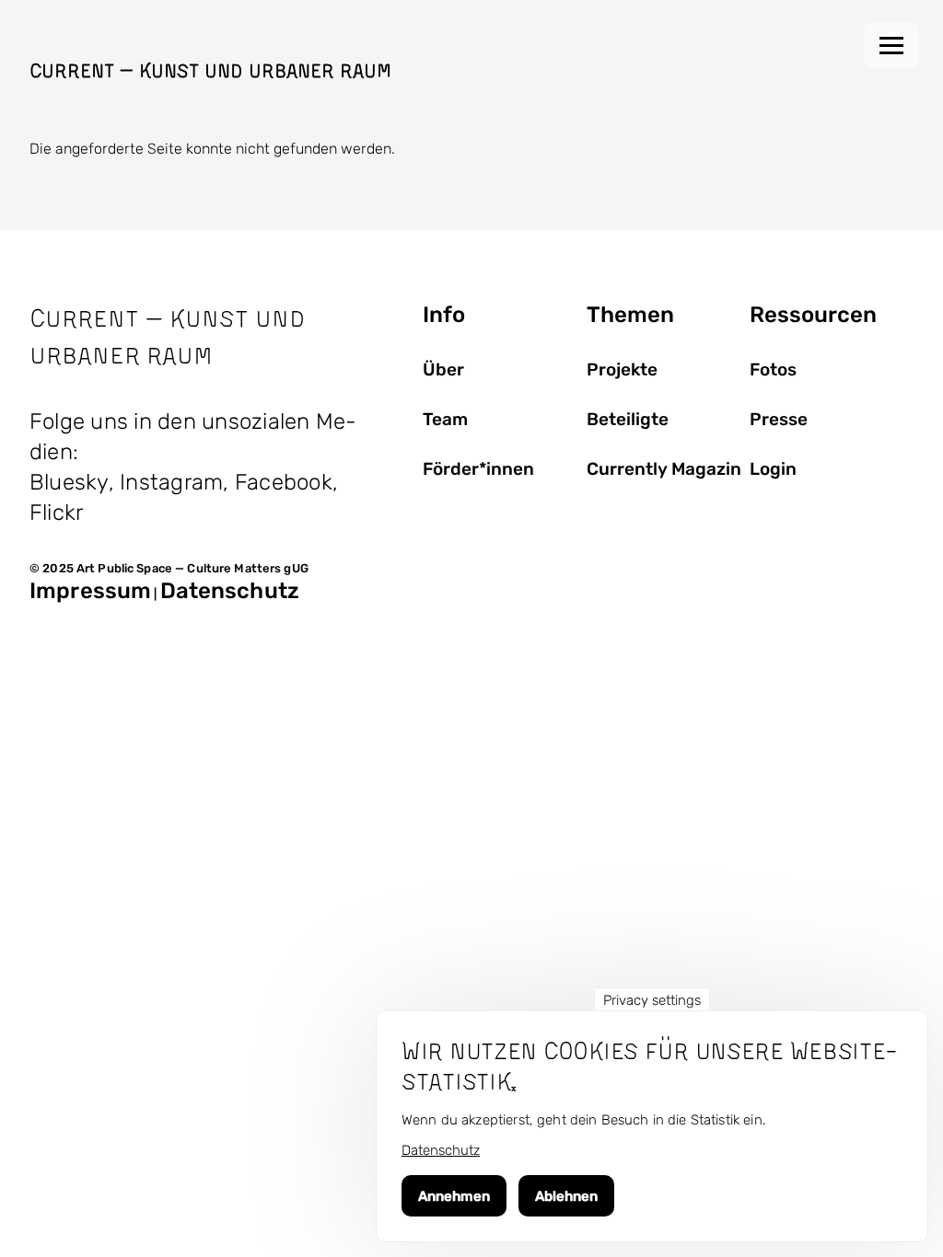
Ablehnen (566, 1196)
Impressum (90, 591)
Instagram (171, 482)
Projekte (622, 370)
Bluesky (69, 482)
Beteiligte (628, 419)
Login (773, 469)
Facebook (283, 482)
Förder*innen (478, 469)
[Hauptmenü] (891, 45)
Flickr (56, 512)
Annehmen (454, 1196)
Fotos (773, 370)
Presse (779, 419)
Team (445, 419)
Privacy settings (652, 1000)
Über (443, 370)
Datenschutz (229, 591)
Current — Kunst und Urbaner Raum (210, 70)
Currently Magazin (664, 469)
